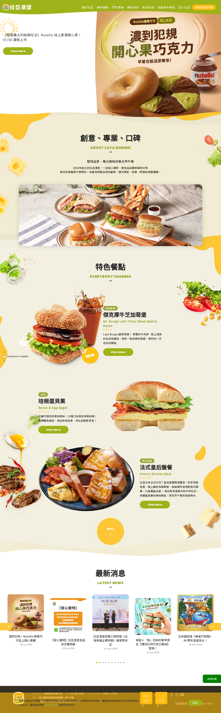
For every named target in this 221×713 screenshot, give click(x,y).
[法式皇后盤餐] (86, 478)
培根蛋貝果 (51, 401)
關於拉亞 (88, 7)
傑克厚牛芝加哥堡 (124, 315)
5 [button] (109, 662)
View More (18, 51)
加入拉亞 (184, 7)
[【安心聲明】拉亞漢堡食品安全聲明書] (68, 616)
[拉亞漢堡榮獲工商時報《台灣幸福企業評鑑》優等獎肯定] (110, 612)
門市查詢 (118, 7)
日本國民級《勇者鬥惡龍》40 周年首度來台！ (195, 638)
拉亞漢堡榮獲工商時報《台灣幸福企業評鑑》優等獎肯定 (110, 640)
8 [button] (118, 662)
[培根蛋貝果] (151, 407)
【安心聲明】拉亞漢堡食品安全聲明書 (68, 642)
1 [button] (97, 662)
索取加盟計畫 (204, 7)
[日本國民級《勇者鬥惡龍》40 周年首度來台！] (195, 612)
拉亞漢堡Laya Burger (17, 7)
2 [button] (100, 662)
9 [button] (121, 662)
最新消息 (133, 7)
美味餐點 (103, 7)
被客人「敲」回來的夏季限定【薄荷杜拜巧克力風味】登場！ (153, 644)
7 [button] (115, 662)
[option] (43, 46)
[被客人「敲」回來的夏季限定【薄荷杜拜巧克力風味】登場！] (153, 616)
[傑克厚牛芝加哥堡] (62, 329)
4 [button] (106, 662)
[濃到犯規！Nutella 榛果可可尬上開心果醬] (26, 612)
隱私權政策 (51, 705)
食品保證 (148, 7)
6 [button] (112, 662)
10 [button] (124, 662)
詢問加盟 (212, 678)
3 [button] (103, 662)
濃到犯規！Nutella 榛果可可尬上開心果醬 (26, 638)
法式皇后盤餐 (156, 467)
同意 (195, 702)
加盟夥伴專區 (166, 7)
